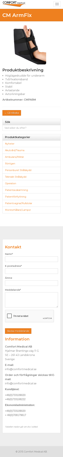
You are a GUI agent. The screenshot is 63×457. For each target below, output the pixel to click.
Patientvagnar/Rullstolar (18, 203)
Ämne (8, 277)
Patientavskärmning (16, 190)
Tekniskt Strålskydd (15, 176)
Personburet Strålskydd (18, 170)
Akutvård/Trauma (14, 150)
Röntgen (10, 163)
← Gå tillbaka (12, 112)
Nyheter (9, 143)
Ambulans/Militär (14, 157)
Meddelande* (13, 289)
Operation (10, 183)
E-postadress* (13, 266)
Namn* (9, 254)
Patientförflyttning (15, 196)
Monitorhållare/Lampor (18, 209)
